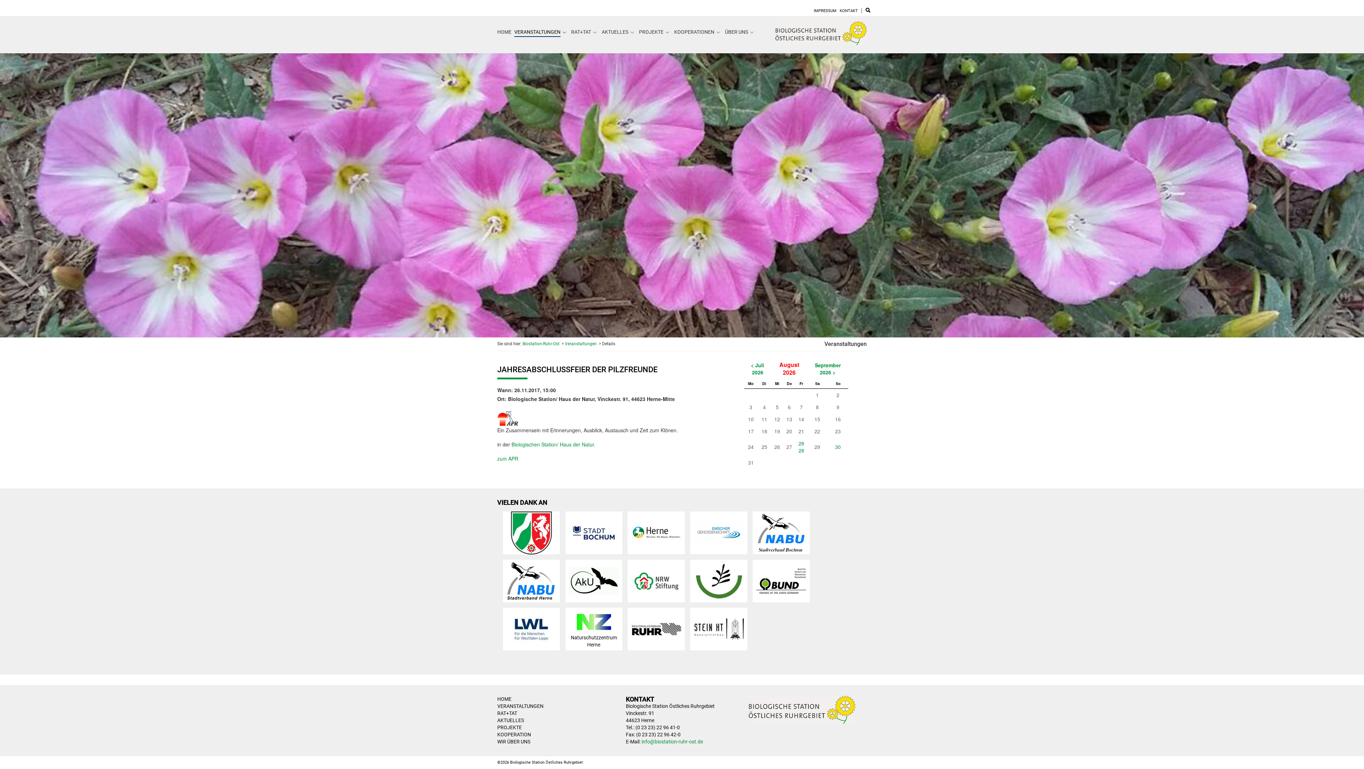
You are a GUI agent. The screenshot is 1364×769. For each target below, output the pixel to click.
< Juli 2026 (757, 369)
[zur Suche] (868, 11)
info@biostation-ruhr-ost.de (672, 741)
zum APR (507, 458)
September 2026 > (828, 369)
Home (504, 32)
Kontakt (849, 11)
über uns (736, 32)
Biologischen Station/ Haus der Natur (553, 444)
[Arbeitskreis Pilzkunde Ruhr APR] (508, 417)
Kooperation (514, 734)
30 (838, 446)
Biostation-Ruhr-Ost (541, 343)
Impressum (825, 11)
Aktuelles (615, 32)
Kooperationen (694, 32)
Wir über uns (513, 741)
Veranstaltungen (537, 32)
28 (801, 443)
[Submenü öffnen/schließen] (564, 32)
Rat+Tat (581, 32)
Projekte (651, 32)
